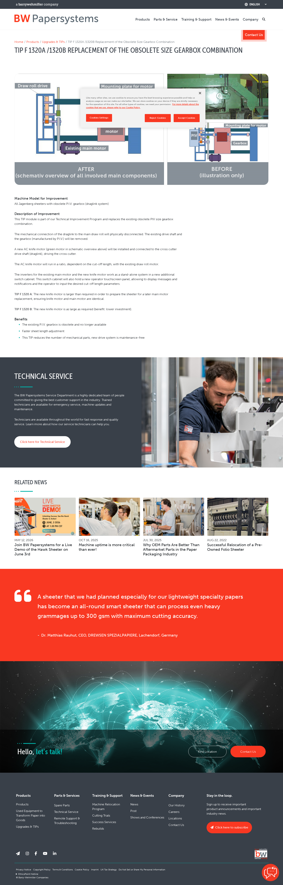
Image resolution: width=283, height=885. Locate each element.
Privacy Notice (23, 869)
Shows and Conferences (147, 817)
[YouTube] (45, 853)
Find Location (207, 751)
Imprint (95, 869)
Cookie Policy (82, 869)
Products (142, 19)
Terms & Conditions (62, 869)
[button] (270, 872)
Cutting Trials (101, 815)
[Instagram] (27, 853)
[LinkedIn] (54, 853)
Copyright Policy (41, 869)
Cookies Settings (99, 117)
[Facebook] (36, 853)
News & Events (227, 19)
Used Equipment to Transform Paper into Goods (30, 815)
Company (250, 19)
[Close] (200, 93)
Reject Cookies (158, 118)
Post (133, 811)
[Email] (18, 853)
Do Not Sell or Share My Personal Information (142, 869)
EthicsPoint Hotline (28, 874)
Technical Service (66, 812)
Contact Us (254, 35)
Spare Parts (62, 805)
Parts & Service (166, 19)
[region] (142, 108)
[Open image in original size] (56, 19)
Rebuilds (98, 828)
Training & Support (196, 19)
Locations (175, 818)
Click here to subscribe (231, 827)
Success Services (104, 822)
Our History (176, 805)
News (134, 804)
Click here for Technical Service (42, 442)
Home (18, 42)
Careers (173, 812)
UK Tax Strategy (108, 869)
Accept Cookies (186, 118)
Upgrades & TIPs (53, 42)
